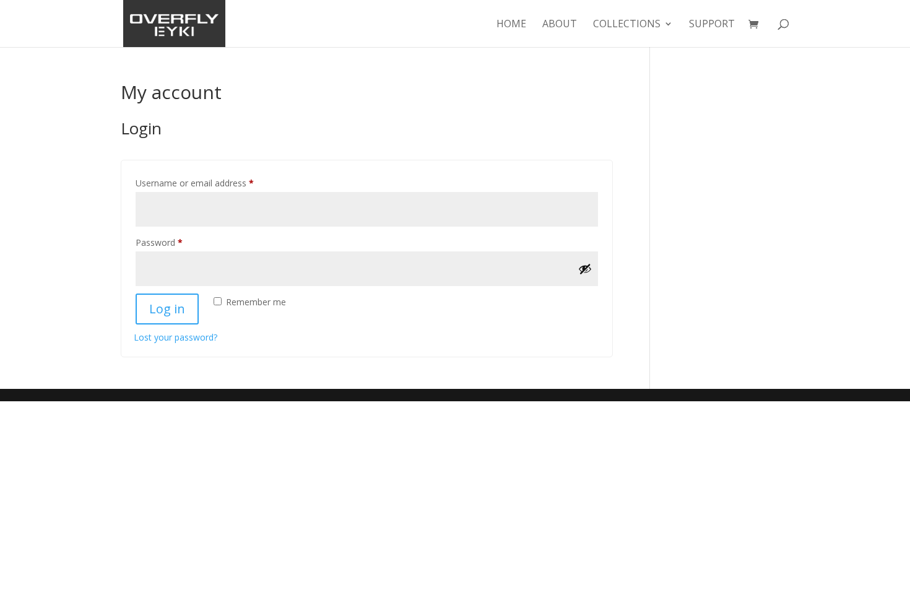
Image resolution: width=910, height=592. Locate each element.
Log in (167, 308)
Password (176, 242)
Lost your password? (175, 337)
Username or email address (212, 182)
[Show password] (585, 269)
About (559, 24)
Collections (627, 24)
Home (511, 24)
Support (712, 24)
